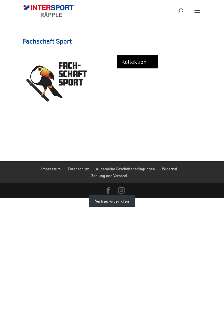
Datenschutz (78, 168)
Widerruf (169, 168)
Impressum (51, 168)
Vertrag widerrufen (112, 200)
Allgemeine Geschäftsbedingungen (125, 168)
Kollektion (133, 61)
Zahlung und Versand (109, 175)
